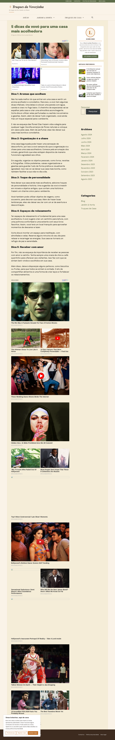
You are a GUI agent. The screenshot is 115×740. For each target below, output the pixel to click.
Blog (83, 201)
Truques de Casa (73, 17)
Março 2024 (86, 153)
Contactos (77, 1)
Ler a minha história (90, 56)
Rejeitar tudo (22, 733)
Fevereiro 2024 (87, 157)
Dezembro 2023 (88, 164)
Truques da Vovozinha (28, 7)
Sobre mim (68, 1)
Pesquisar (85, 107)
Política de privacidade (89, 1)
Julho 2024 (86, 138)
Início (26, 17)
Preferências (11, 733)
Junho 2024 (86, 142)
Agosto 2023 (86, 179)
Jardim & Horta (44, 17)
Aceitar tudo (33, 733)
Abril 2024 (85, 150)
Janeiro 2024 (86, 161)
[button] (92, 17)
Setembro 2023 (88, 176)
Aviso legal (102, 1)
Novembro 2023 (88, 168)
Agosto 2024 (86, 135)
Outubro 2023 (87, 172)
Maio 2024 (85, 146)
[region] (21, 726)
